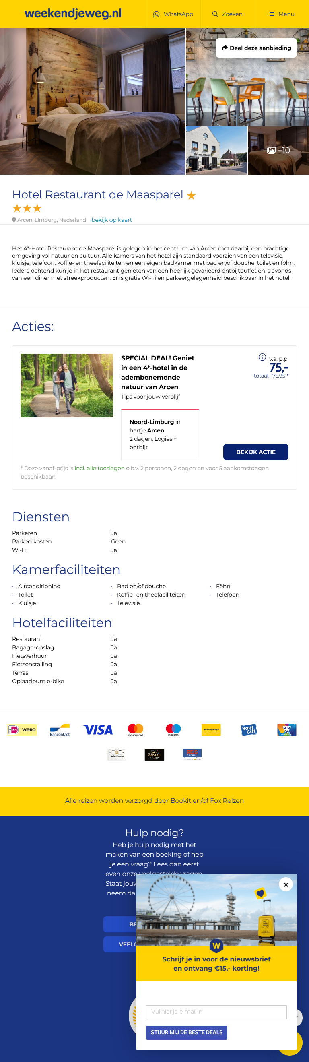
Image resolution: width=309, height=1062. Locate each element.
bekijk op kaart (111, 219)
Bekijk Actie (256, 452)
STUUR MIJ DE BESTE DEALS (186, 1032)
